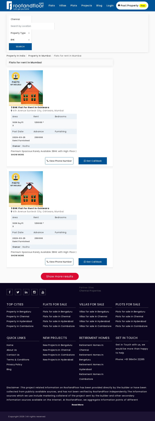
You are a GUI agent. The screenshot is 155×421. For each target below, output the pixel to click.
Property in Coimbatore (20, 326)
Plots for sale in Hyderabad (131, 321)
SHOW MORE (17, 154)
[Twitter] (18, 292)
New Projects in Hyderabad (58, 359)
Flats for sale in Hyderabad (58, 321)
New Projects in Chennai (57, 349)
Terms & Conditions (18, 359)
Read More (77, 404)
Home (10, 345)
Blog (9, 369)
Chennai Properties (90, 290)
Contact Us (13, 354)
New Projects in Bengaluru (57, 345)
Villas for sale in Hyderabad (94, 321)
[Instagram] (34, 292)
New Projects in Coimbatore (59, 354)
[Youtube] (43, 292)
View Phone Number (60, 160)
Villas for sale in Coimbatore (95, 326)
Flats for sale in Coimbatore (59, 326)
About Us (12, 349)
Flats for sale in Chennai (57, 316)
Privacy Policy (14, 364)
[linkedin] (26, 292)
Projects (86, 5)
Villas (62, 5)
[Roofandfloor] (25, 5)
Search (20, 46)
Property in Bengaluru (19, 311)
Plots (74, 5)
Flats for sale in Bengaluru (57, 311)
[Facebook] (10, 292)
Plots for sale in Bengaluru (130, 311)
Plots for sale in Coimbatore (132, 326)
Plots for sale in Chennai (129, 316)
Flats (52, 5)
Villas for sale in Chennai (93, 316)
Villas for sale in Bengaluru (94, 311)
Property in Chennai (18, 316)
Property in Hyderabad (19, 321)
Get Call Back (94, 160)
